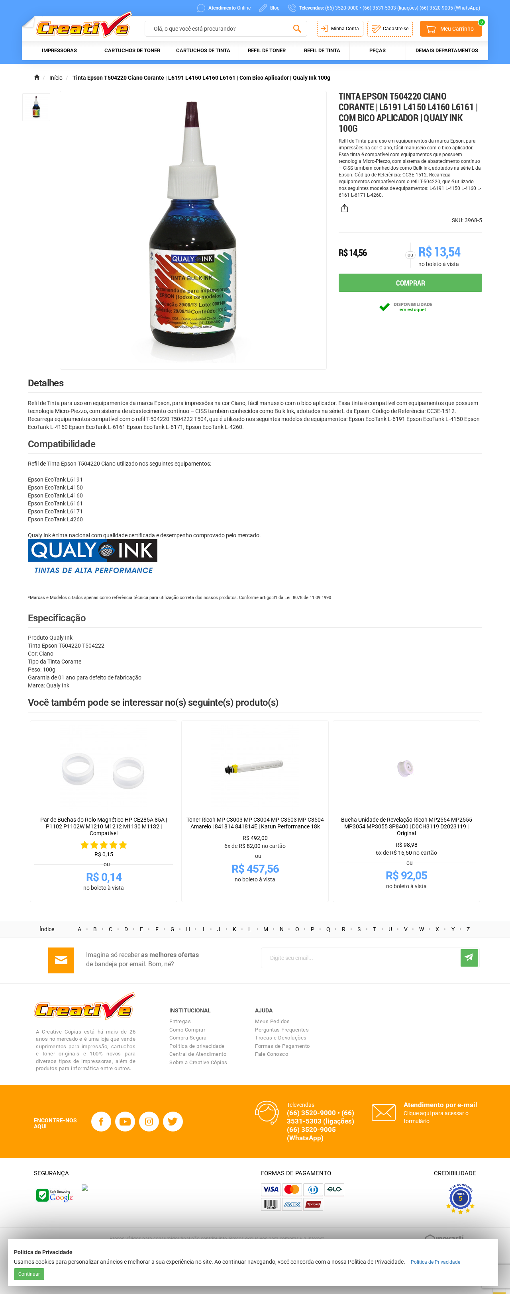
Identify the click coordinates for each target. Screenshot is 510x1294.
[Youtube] (125, 1122)
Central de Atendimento (197, 1054)
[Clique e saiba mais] (85, 1187)
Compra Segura (188, 1038)
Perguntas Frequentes (282, 1030)
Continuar (29, 1274)
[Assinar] (469, 958)
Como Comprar (187, 1030)
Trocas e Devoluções (281, 1038)
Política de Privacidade (435, 1262)
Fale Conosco (271, 1054)
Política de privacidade (197, 1046)
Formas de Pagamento (282, 1046)
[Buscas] (297, 29)
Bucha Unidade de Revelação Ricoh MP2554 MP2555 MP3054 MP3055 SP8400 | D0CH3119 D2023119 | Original (406, 826)
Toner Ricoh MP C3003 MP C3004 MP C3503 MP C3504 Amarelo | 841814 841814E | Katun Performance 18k (255, 823)
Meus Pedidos (272, 1021)
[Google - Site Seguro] (54, 1194)
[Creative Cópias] (80, 24)
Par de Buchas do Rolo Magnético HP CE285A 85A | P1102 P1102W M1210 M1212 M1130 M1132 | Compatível (103, 826)
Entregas (180, 1021)
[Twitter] (173, 1122)
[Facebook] (101, 1122)
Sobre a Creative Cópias (198, 1062)
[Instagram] (149, 1122)
